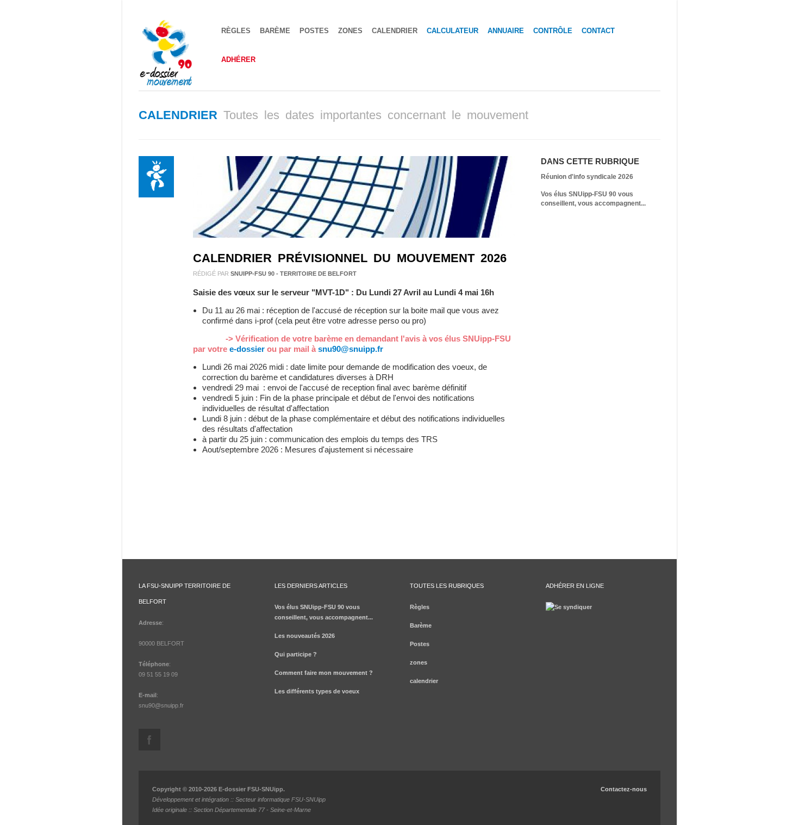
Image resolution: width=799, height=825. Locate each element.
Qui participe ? (295, 654)
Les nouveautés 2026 (304, 635)
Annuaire (506, 31)
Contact (598, 31)
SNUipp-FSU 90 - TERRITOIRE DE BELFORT (293, 273)
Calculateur (452, 31)
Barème (275, 31)
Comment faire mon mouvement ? (323, 672)
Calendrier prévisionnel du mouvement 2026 (350, 258)
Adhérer (238, 59)
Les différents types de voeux (316, 691)
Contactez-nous (624, 789)
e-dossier (247, 348)
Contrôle (552, 31)
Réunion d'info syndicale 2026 (587, 177)
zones (350, 31)
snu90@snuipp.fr (350, 348)
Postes (314, 31)
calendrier (394, 31)
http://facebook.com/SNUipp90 (149, 739)
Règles (236, 31)
